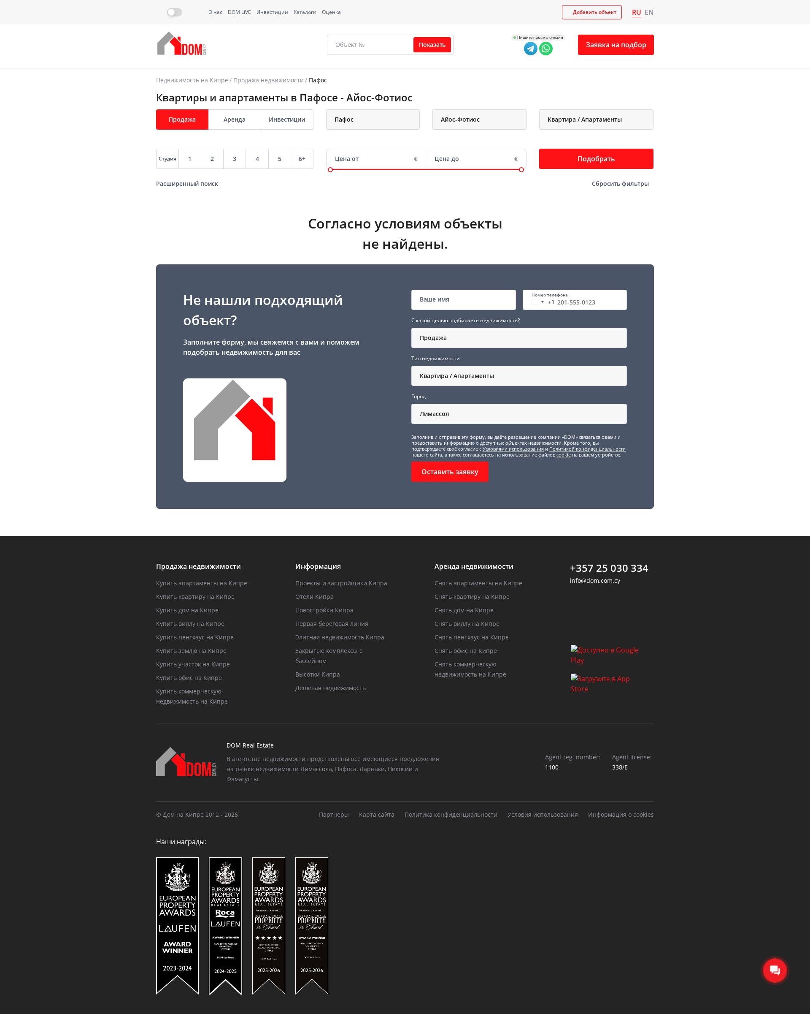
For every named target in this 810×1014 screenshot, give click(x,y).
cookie (563, 454)
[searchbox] (377, 119)
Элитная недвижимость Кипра (339, 637)
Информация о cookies (621, 814)
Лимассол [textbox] (434, 414)
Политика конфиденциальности (451, 814)
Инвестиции (272, 12)
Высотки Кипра (317, 674)
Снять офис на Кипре (466, 651)
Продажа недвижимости (268, 80)
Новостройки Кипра (324, 610)
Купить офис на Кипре (189, 678)
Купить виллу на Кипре (190, 624)
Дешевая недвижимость (330, 688)
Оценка (331, 12)
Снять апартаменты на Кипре (478, 583)
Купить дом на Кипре (187, 610)
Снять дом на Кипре (464, 610)
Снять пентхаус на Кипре (472, 637)
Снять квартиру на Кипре (472, 597)
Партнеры (334, 814)
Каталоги (305, 12)
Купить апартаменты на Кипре (201, 583)
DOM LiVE (239, 12)
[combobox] (373, 119)
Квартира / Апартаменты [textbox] (457, 376)
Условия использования (543, 814)
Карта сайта (376, 814)
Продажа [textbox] (433, 338)
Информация (318, 566)
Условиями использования (513, 449)
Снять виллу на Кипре (467, 624)
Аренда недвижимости (474, 566)
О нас (215, 12)
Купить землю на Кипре (191, 651)
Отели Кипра (314, 597)
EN (649, 12)
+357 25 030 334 (609, 568)
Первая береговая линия (331, 624)
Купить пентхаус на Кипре (195, 637)
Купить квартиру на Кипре (195, 597)
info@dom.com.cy (595, 580)
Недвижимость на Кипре (192, 80)
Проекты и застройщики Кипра (341, 583)
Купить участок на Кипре (193, 664)
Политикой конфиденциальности (587, 449)
